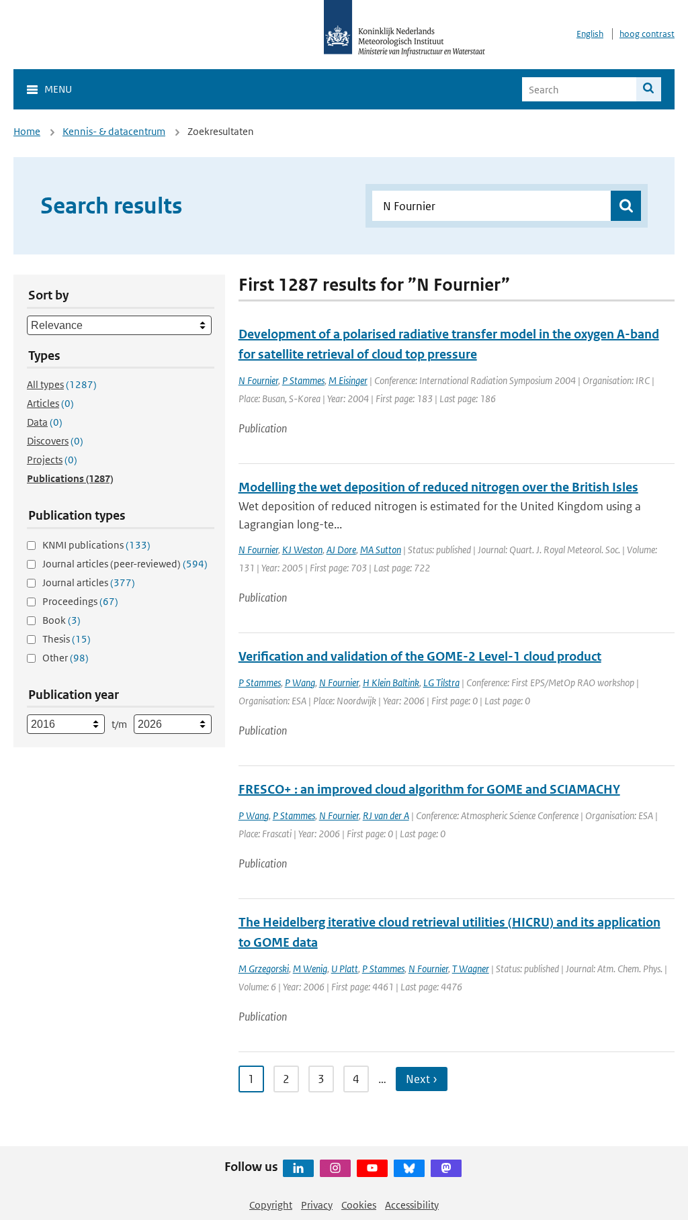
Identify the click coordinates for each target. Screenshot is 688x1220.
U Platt (344, 968)
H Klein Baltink (391, 682)
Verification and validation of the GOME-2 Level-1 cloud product (420, 656)
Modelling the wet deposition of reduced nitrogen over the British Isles (438, 487)
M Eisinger (348, 380)
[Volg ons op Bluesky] (409, 1168)
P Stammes (303, 380)
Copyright (270, 1205)
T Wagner (470, 968)
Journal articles (88, 582)
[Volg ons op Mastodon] (446, 1168)
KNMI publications (96, 544)
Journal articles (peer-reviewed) (125, 563)
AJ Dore (341, 549)
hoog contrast (647, 34)
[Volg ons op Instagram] (335, 1168)
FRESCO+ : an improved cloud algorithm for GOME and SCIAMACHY (429, 789)
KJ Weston (302, 549)
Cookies (358, 1205)
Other (65, 657)
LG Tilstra (441, 682)
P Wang (300, 682)
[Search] (648, 89)
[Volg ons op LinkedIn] (298, 1168)
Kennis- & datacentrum (113, 131)
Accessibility (412, 1205)
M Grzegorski (264, 968)
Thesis (66, 638)
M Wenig (310, 968)
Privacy (317, 1205)
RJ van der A (386, 815)
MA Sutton (380, 549)
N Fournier (258, 380)
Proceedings (80, 601)
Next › (421, 1079)
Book (61, 620)
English (589, 34)
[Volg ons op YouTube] (372, 1168)
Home (26, 131)
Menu (58, 89)
